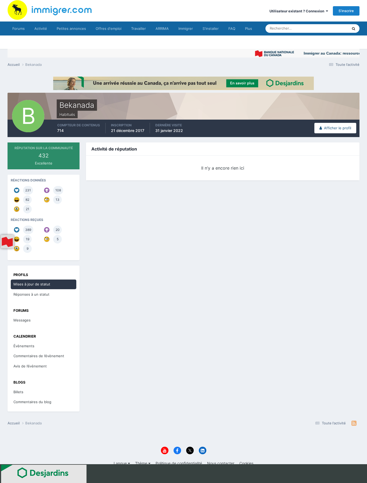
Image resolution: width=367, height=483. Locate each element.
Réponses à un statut (31, 294)
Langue (121, 463)
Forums (18, 28)
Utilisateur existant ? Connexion (297, 11)
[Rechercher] (353, 28)
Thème (141, 463)
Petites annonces (71, 28)
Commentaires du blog (32, 402)
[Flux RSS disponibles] (353, 423)
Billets (18, 392)
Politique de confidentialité (179, 463)
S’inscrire (346, 11)
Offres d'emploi (108, 28)
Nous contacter (220, 463)
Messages (22, 320)
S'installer (211, 28)
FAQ (231, 28)
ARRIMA (162, 28)
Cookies (246, 463)
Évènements (23, 346)
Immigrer (185, 28)
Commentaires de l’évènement (38, 356)
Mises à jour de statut (324, 28)
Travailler (138, 28)
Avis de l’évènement (30, 366)
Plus (248, 28)
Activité (40, 28)
